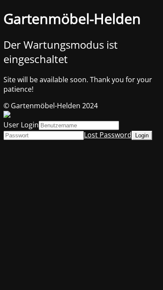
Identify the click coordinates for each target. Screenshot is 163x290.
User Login (21, 125)
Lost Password (108, 135)
